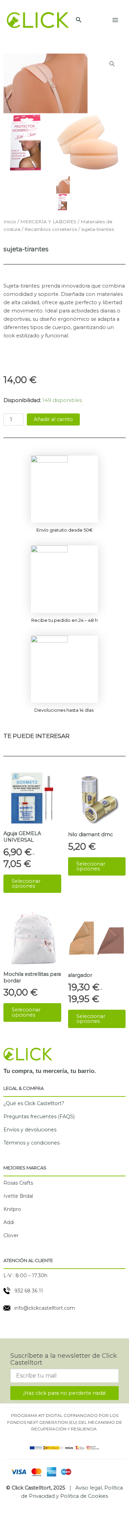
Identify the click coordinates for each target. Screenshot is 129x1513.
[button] (79, 20)
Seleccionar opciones (26, 883)
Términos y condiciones (31, 1143)
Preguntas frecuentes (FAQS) (39, 1116)
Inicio (9, 221)
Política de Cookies (84, 1496)
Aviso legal (88, 1488)
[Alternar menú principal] (115, 20)
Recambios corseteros (50, 229)
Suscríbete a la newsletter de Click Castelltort (63, 1359)
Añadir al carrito (53, 419)
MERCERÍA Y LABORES (48, 221)
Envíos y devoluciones (29, 1130)
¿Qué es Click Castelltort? (33, 1103)
